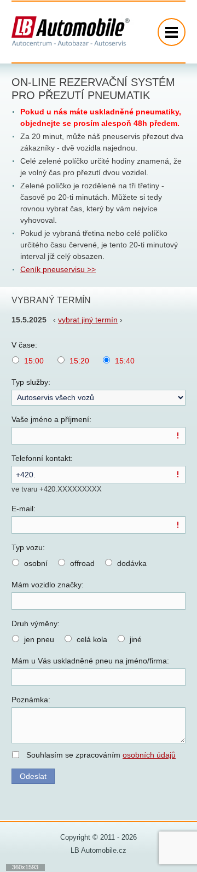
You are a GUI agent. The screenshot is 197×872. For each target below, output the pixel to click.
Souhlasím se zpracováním (101, 754)
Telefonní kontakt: (42, 458)
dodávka (132, 563)
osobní (36, 563)
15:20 (79, 360)
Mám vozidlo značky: (47, 584)
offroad (82, 563)
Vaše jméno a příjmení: (51, 419)
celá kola (92, 639)
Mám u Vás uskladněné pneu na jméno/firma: (90, 660)
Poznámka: (30, 699)
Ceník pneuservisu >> (58, 269)
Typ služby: (30, 382)
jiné (136, 639)
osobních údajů (149, 754)
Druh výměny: (35, 623)
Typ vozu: (28, 547)
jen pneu (39, 639)
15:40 (125, 360)
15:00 (34, 360)
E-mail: (23, 508)
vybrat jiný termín (88, 319)
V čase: (24, 344)
